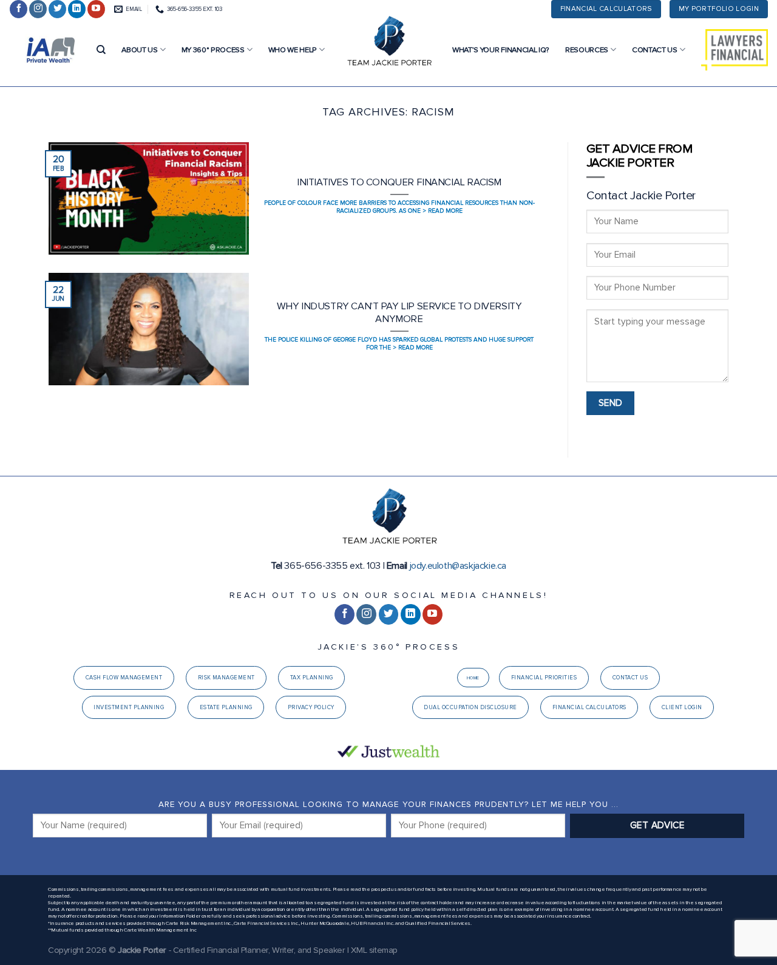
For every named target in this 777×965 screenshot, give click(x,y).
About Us (139, 50)
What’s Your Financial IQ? (500, 50)
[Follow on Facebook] (18, 9)
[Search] (101, 50)
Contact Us (654, 50)
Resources (586, 50)
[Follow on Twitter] (57, 9)
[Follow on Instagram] (38, 9)
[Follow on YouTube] (96, 9)
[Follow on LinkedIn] (77, 9)
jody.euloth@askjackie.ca (458, 566)
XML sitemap (374, 950)
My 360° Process (213, 50)
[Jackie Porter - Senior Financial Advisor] (388, 42)
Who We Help (292, 50)
